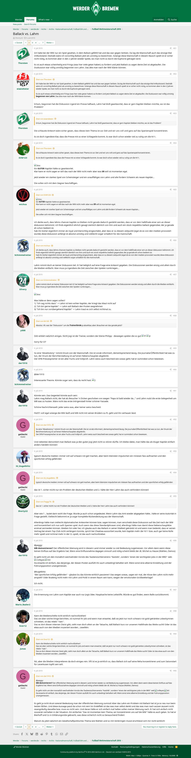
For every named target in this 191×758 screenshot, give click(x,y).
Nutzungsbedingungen (130, 747)
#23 (174, 113)
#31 (174, 391)
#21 (174, 48)
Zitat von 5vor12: (43, 639)
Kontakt (114, 747)
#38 (174, 611)
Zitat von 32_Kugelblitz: (45, 478)
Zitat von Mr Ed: (42, 321)
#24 (174, 143)
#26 (174, 240)
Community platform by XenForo (82, 752)
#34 (174, 472)
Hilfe (164, 747)
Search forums (30, 24)
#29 (174, 348)
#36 (174, 540)
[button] (52, 19)
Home (170, 747)
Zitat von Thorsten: (44, 79)
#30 (174, 369)
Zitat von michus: (43, 245)
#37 (174, 590)
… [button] (39, 42)
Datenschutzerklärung (151, 747)
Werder (18, 19)
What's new (43, 19)
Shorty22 (19, 38)
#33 (174, 451)
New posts (17, 24)
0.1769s (158, 756)
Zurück (19, 42)
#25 (174, 189)
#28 (174, 315)
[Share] (170, 48)
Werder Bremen (22, 747)
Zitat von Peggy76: (43, 501)
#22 (174, 74)
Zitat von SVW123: (43, 195)
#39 (174, 634)
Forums (30, 19)
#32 (174, 419)
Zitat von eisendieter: (44, 119)
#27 (174, 274)
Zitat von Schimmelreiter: (46, 280)
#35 (174, 496)
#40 (174, 671)
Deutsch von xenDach (118, 752)
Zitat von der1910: (43, 425)
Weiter (49, 42)
